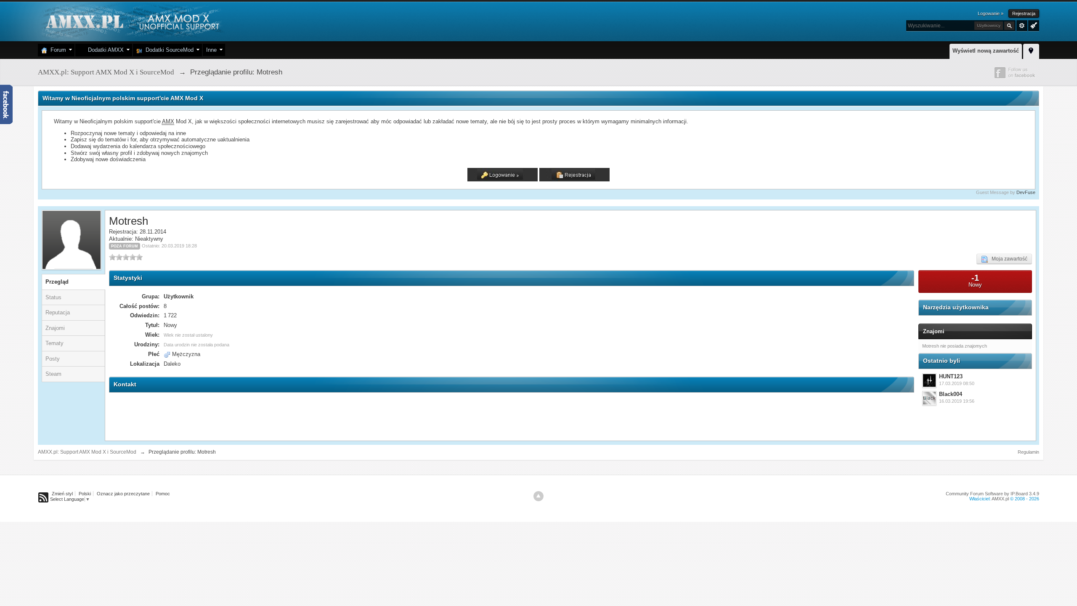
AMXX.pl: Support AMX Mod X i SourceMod (87, 452)
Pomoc (163, 493)
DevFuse (1025, 192)
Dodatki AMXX (104, 50)
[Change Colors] (1032, 24)
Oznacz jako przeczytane (123, 493)
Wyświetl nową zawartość (985, 51)
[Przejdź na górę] (538, 496)
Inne (211, 50)
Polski (85, 493)
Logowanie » (990, 13)
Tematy (54, 343)
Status (53, 297)
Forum (56, 50)
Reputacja (57, 312)
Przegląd (57, 282)
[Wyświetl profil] (929, 380)
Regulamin (1028, 451)
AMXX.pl (1000, 498)
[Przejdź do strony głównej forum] (131, 21)
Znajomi (55, 328)
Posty (52, 359)
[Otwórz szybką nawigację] (1031, 50)
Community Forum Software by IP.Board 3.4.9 (992, 493)
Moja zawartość (1007, 259)
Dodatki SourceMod (168, 50)
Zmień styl (62, 493)
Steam (53, 374)
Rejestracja (1023, 13)
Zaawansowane (1021, 25)
